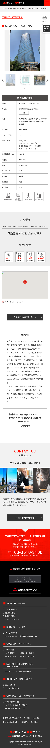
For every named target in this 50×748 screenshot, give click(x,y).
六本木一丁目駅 (38, 121)
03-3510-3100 (28, 552)
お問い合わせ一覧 (12, 701)
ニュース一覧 (10, 685)
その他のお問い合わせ (16, 708)
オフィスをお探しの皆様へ (18, 705)
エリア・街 (12, 656)
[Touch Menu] (47, 3)
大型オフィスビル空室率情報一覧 (18, 671)
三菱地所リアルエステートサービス (17, 718)
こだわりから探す (12, 619)
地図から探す (10, 616)
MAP (23, 113)
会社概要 (36, 718)
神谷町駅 (37, 119)
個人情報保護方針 (11, 722)
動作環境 (34, 722)
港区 (30, 9)
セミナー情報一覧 (12, 688)
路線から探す (10, 612)
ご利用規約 (25, 425)
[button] (3, 80)
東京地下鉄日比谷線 (26, 119)
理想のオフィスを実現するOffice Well (22, 636)
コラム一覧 (9, 649)
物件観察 (11, 653)
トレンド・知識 (28, 656)
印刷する (44, 21)
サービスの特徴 (11, 633)
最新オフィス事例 (27, 653)
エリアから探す (14, 9)
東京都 (24, 9)
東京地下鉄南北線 (25, 121)
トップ (5, 9)
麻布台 (36, 9)
